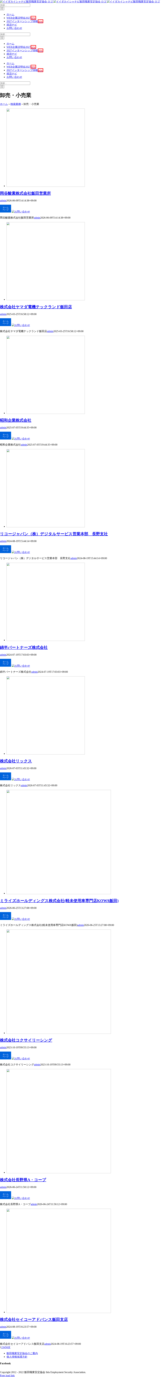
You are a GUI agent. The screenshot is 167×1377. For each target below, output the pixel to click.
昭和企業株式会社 (15, 420)
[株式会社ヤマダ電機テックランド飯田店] (46, 299)
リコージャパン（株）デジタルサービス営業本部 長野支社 (54, 534)
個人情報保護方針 (17, 1356)
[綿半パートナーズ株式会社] (46, 640)
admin (3, 200)
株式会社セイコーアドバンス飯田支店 (34, 1319)
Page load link (7, 1375)
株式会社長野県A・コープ (23, 1180)
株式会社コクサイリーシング (26, 1040)
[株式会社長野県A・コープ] (59, 1172)
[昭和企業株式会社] (46, 413)
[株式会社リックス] (46, 753)
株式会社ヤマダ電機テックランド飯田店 (36, 307)
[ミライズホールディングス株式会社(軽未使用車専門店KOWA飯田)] (59, 893)
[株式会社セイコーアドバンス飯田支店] (59, 1312)
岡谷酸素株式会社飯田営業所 (25, 193)
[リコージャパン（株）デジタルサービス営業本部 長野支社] (46, 526)
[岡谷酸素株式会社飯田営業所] (46, 185)
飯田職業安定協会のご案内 (22, 1353)
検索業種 (15, 104)
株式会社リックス (16, 761)
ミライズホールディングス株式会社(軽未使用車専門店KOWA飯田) (59, 901)
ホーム (4, 104)
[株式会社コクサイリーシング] (59, 1033)
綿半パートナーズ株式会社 (24, 647)
